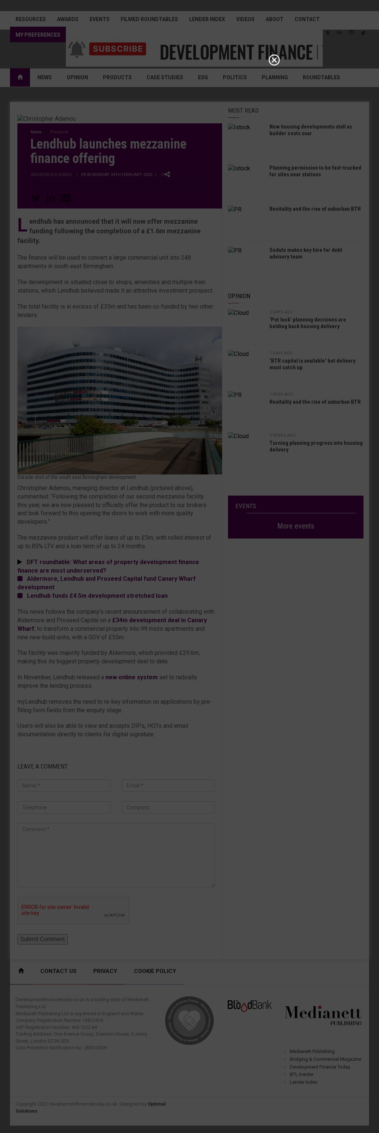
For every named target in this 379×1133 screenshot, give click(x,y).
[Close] (274, 60)
